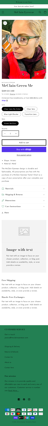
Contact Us (9, 357)
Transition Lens (31, 114)
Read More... (13, 390)
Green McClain (10, 123)
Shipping (12, 94)
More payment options (24, 155)
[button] (2, 12)
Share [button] (6, 212)
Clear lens (31, 109)
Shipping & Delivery (12, 346)
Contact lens (9, 367)
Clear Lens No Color (12, 109)
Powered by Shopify (31, 422)
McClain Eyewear (21, 422)
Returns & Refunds (11, 352)
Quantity (4, 128)
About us (8, 362)
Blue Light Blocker (11, 114)
